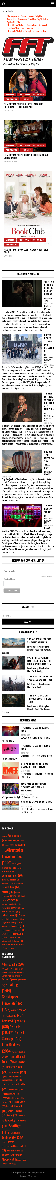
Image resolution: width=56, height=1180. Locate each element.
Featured (14, 1015)
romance (17, 919)
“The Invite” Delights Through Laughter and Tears (27, 31)
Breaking (10, 94)
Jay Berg (6, 1076)
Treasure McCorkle (14, 1150)
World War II (9, 948)
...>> (14, 740)
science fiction (11, 922)
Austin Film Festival (17, 972)
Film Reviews (11, 99)
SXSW (6, 933)
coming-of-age (8, 867)
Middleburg (6, 904)
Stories (15, 1132)
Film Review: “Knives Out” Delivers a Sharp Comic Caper (26, 156)
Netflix (16, 907)
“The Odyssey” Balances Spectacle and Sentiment (27, 25)
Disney (18, 868)
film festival (16, 879)
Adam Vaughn (13, 964)
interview (7, 895)
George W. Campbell (16, 883)
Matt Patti (13, 900)
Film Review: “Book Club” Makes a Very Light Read (27, 251)
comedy (16, 863)
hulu (17, 892)
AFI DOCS (7, 968)
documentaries (8, 871)
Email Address (10, 579)
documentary (12, 875)
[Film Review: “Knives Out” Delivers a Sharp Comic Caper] (28, 136)
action (4, 836)
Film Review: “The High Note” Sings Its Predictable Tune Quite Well (23, 106)
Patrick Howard (11, 915)
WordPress (32, 1175)
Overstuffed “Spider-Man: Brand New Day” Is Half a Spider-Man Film (27, 21)
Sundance (17, 926)
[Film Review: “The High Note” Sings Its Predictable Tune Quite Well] (28, 85)
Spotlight (26, 99)
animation (13, 840)
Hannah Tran (11, 887)
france (5, 883)
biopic (8, 845)
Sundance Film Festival (13, 930)
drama (5, 879)
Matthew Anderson (7, 1085)
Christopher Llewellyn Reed (31, 94)
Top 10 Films (9, 938)
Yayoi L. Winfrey (10, 1163)
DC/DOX (14, 1010)
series (22, 922)
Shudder (6, 926)
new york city (14, 911)
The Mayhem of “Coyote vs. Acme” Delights (24, 16)
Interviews (17, 1072)
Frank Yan (15, 1052)
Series (12, 1115)
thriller (16, 933)
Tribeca (6, 944)
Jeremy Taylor (15, 1076)
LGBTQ (16, 896)
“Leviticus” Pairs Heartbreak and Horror (23, 28)
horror (8, 892)
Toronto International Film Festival (14, 1146)
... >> (43, 330)
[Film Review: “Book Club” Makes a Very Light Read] (28, 208)
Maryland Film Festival (12, 1079)
